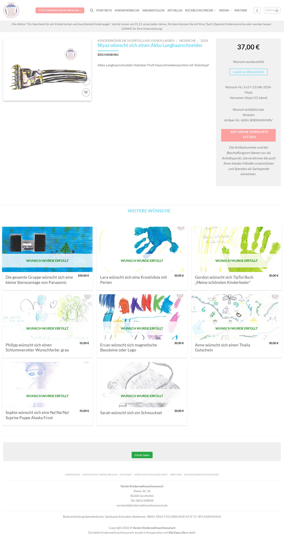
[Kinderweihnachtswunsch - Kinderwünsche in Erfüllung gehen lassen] (16, 10)
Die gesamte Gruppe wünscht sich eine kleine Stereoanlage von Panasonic (39, 279)
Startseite (104, 10)
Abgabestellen (153, 10)
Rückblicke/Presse (199, 10)
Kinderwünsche (127, 10)
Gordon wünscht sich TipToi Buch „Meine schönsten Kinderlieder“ (224, 279)
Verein (224, 10)
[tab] (108, 54)
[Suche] (91, 10)
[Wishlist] (86, 93)
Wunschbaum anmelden (201, 474)
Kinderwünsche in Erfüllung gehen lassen (136, 40)
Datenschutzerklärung (99, 474)
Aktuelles (174, 10)
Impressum (72, 474)
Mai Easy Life (177, 532)
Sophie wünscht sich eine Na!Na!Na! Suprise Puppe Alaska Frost (37, 415)
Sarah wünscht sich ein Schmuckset (131, 412)
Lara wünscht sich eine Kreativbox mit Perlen (133, 279)
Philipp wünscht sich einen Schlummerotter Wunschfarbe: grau (37, 347)
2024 (204, 40)
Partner (241, 10)
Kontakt (126, 474)
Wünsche (187, 40)
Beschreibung (108, 54)
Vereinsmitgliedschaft (151, 474)
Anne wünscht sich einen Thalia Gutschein (222, 347)
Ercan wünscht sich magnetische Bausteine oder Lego (128, 347)
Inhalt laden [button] (142, 455)
